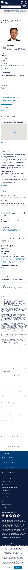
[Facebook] (6, 515)
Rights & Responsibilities (7, 496)
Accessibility (4, 475)
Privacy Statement (17, 564)
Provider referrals (5, 110)
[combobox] (11, 6)
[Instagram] (18, 515)
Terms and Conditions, (8, 564)
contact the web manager (6, 431)
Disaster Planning (6, 501)
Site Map (4, 507)
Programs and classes (6, 104)
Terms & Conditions (6, 493)
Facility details (13, 230)
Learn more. (22, 205)
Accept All (18, 567)
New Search (5, 15)
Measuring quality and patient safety (10, 97)
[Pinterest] (14, 515)
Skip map (3, 119)
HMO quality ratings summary (8, 100)
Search (24, 6)
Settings (9, 567)
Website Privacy (5, 484)
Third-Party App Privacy (7, 498)
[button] (14, 132)
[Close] (25, 548)
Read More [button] (4, 185)
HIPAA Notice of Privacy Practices (9, 487)
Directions (5, 230)
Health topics (4, 107)
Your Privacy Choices (6, 490)
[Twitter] (3, 515)
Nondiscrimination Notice (7, 478)
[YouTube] (10, 515)
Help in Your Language (7, 481)
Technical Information (7, 504)
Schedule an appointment (11, 88)
